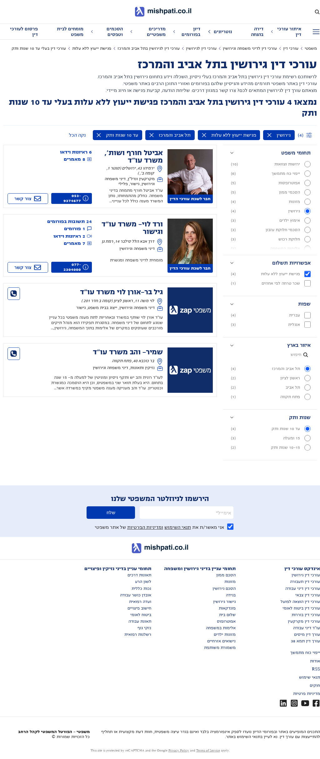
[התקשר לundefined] (14, 293)
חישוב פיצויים (139, 608)
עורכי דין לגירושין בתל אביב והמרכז (149, 48)
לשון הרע (143, 581)
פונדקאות (227, 608)
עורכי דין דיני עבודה (302, 588)
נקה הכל (77, 135)
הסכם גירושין (224, 588)
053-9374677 (72, 198)
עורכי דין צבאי (307, 595)
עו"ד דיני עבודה (306, 628)
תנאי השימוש (177, 527)
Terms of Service (208, 750)
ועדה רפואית (140, 602)
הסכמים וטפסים (115, 31)
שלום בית (227, 615)
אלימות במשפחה (221, 628)
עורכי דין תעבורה (305, 581)
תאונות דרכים (139, 575)
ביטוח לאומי (140, 615)
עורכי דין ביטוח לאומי (301, 608)
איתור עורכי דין (289, 31)
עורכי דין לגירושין (201, 48)
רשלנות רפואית (137, 634)
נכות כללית (141, 588)
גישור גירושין (224, 602)
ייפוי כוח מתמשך (305, 652)
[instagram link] (294, 703)
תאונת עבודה (139, 621)
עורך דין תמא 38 (305, 641)
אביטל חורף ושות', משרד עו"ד (134, 156)
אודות (315, 661)
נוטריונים (223, 31)
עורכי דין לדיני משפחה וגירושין (250, 48)
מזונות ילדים (225, 634)
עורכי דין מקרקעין (304, 621)
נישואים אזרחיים (221, 641)
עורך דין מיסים (307, 634)
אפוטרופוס (226, 621)
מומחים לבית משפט (70, 31)
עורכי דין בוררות (306, 615)
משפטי (311, 48)
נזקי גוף (144, 628)
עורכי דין (290, 48)
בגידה (231, 595)
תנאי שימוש (309, 677)
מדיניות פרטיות (306, 693)
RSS (316, 669)
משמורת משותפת (220, 647)
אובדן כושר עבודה (135, 595)
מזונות (230, 581)
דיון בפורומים (191, 31)
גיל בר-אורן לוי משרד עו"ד (121, 292)
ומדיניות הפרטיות (145, 527)
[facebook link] (316, 703)
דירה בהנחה (257, 31)
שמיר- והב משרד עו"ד (128, 352)
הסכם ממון (226, 575)
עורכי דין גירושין (306, 575)
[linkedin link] (283, 703)
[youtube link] (305, 703)
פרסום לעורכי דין (24, 31)
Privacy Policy (178, 750)
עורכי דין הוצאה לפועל (300, 602)
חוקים (315, 685)
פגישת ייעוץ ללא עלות (91, 48)
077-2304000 (72, 267)
